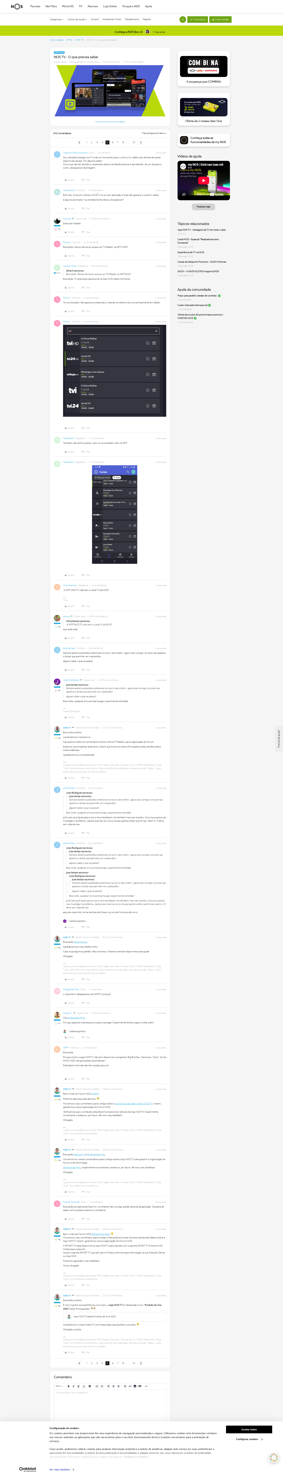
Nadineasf (68, 438)
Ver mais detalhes (59, 1469)
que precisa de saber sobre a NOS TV (134, 1104)
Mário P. (67, 1089)
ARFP (66, 1048)
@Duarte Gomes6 (100, 1234)
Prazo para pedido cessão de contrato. (197, 296)
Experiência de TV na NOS (191, 252)
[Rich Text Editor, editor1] (110, 1406)
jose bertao (69, 648)
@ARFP (95, 1094)
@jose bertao (80, 942)
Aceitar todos (249, 1429)
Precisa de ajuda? (279, 739)
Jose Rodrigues (71, 680)
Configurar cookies (247, 1439)
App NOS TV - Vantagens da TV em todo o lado (202, 230)
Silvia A (66, 242)
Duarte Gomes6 (71, 1202)
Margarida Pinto (71, 989)
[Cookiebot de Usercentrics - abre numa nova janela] (27, 1469)
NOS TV (79, 40)
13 (133, 142)
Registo (147, 19)
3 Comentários (185, 322)
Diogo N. (67, 1013)
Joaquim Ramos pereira (75, 153)
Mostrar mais (203, 207)
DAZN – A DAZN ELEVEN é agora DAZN (198, 271)
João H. (67, 728)
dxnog (66, 616)
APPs (69, 40)
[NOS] (17, 6)
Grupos (95, 19)
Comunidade (56, 40)
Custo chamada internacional (193, 305)
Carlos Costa (69, 266)
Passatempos (132, 19)
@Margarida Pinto (76, 1018)
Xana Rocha (69, 190)
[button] (197, 19)
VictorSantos (69, 585)
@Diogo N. (79, 1154)
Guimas (67, 219)
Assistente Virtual (112, 19)
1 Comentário (185, 300)
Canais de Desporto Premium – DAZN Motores (202, 262)
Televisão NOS (185, 247)
